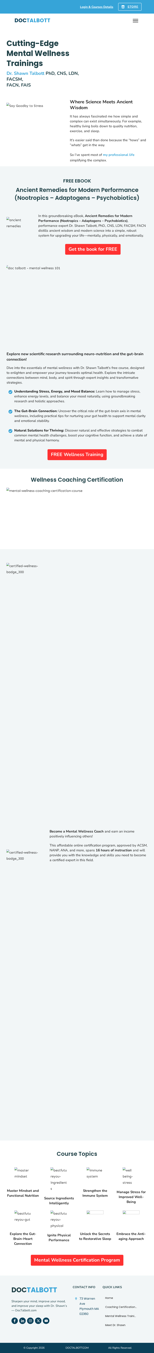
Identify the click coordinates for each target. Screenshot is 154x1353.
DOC (32, 20)
